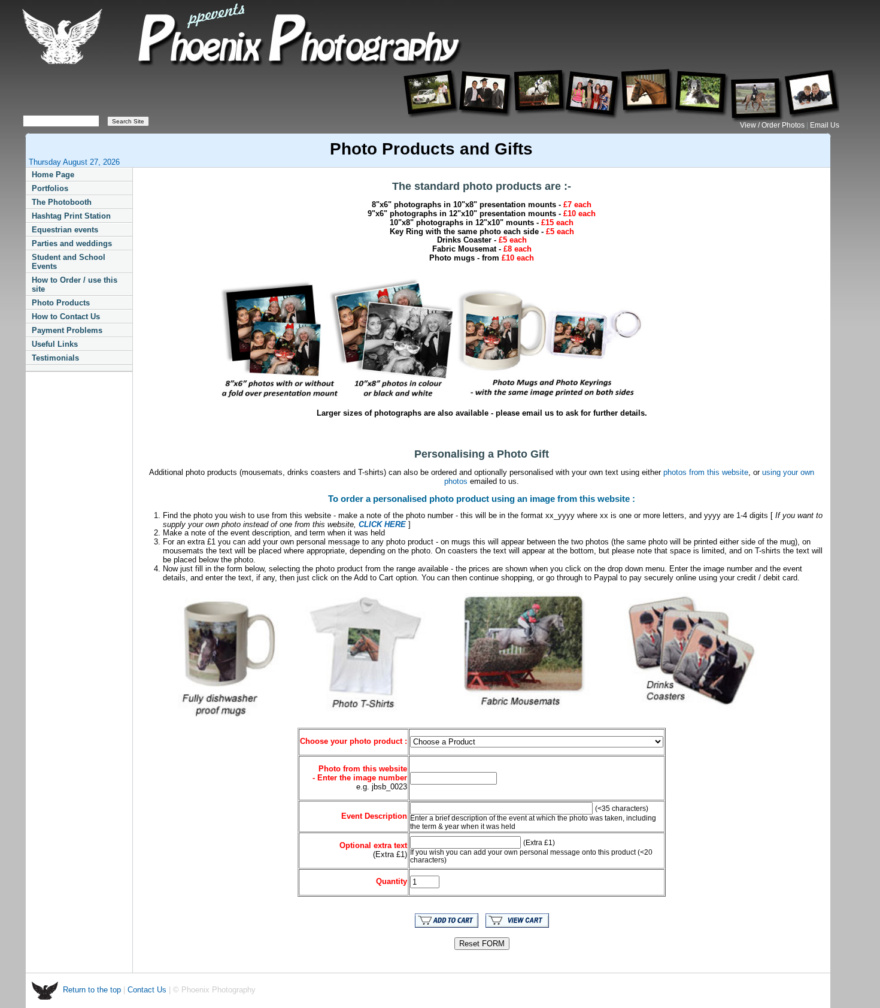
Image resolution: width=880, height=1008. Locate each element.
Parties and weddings (72, 243)
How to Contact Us (66, 316)
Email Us (824, 125)
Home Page (53, 174)
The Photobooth (62, 202)
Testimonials (55, 357)
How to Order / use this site (74, 284)
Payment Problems (67, 330)
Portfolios (50, 188)
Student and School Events (68, 262)
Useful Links (55, 344)
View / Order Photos (773, 125)
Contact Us (147, 990)
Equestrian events (65, 229)
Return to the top (93, 990)
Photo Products (61, 302)
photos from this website (705, 472)
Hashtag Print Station (71, 215)
